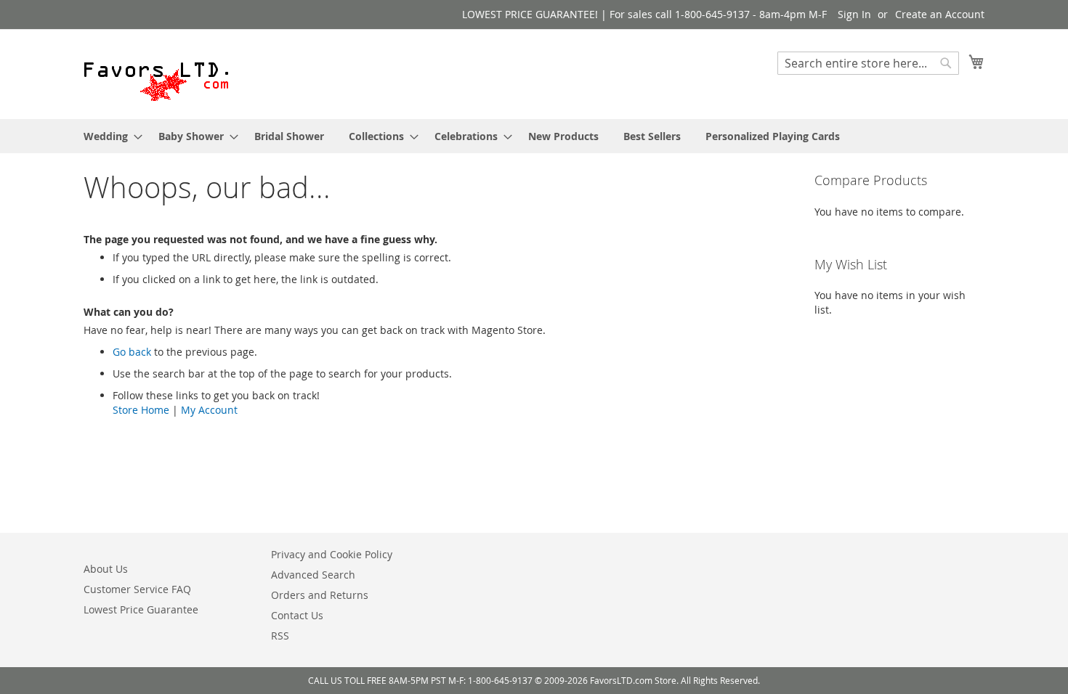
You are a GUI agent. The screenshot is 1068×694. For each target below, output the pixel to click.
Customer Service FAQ (137, 589)
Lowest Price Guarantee (141, 609)
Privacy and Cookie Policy (331, 554)
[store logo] (156, 73)
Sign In (854, 14)
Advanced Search (313, 574)
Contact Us (297, 615)
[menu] (534, 136)
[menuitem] (108, 136)
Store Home (141, 410)
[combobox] (868, 63)
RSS (280, 635)
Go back (132, 352)
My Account (209, 410)
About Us (106, 569)
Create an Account (939, 14)
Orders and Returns (319, 595)
